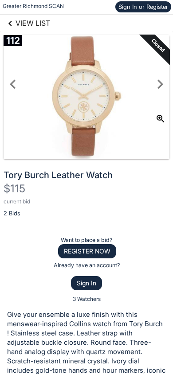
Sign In (86, 283)
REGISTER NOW (87, 251)
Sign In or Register (143, 6)
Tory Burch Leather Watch (58, 175)
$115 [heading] (14, 188)
